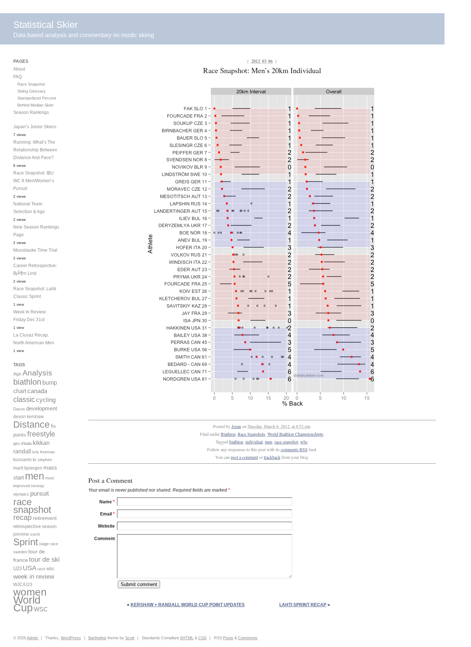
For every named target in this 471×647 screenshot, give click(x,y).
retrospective (27, 526)
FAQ (17, 76)
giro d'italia (22, 443)
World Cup (26, 604)
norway (37, 486)
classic (24, 399)
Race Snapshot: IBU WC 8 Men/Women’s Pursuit (33, 180)
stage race (48, 544)
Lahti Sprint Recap (302, 604)
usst (41, 569)
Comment (104, 538)
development (41, 408)
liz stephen (42, 459)
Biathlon (228, 434)
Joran (236, 426)
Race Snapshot (31, 84)
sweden (20, 552)
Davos (19, 409)
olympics (21, 494)
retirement (45, 518)
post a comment (244, 457)
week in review (33, 576)
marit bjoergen (27, 468)
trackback (272, 457)
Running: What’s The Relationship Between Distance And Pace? (35, 150)
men (268, 442)
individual (254, 442)
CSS (202, 638)
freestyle (41, 434)
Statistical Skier (45, 24)
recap (22, 517)
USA (29, 568)
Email (107, 514)
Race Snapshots (251, 434)
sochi (35, 534)
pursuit (39, 493)
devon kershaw (28, 416)
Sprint (25, 542)
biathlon (236, 442)
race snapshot (286, 442)
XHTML (187, 638)
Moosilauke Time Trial (35, 250)
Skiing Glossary (31, 91)
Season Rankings (31, 112)
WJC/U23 (22, 584)
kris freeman (43, 452)
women (30, 592)
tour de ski (44, 559)
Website (106, 526)
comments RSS (294, 449)
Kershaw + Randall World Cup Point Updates (188, 604)
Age (17, 374)
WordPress (71, 638)
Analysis (37, 373)
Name (107, 501)
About (19, 69)
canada (37, 391)
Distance (31, 424)
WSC (41, 609)
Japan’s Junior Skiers (34, 126)
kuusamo (22, 459)
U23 (17, 568)
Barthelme (97, 638)
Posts (228, 638)
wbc (304, 442)
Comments (248, 638)
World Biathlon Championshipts (295, 434)
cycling (46, 399)
